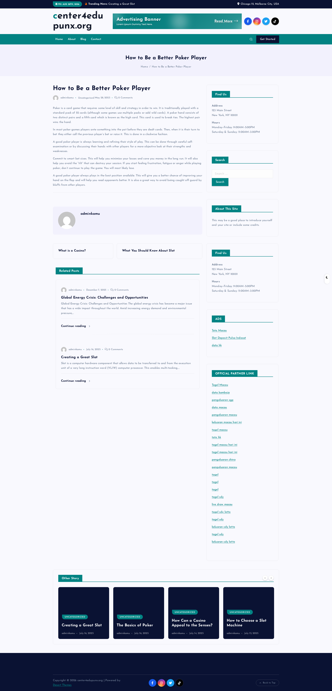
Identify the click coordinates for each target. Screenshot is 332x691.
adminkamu (67, 97)
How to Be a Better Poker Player (171, 67)
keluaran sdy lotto (223, 541)
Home (59, 39)
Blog (83, 39)
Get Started (267, 39)
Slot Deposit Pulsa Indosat (229, 338)
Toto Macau (219, 330)
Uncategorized (86, 97)
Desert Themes (62, 685)
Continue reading (74, 326)
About (72, 39)
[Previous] (265, 578)
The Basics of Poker (100, 625)
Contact (96, 39)
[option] (104, 613)
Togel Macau (220, 385)
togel (215, 474)
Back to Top (269, 683)
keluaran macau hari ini (227, 422)
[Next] (271, 578)
